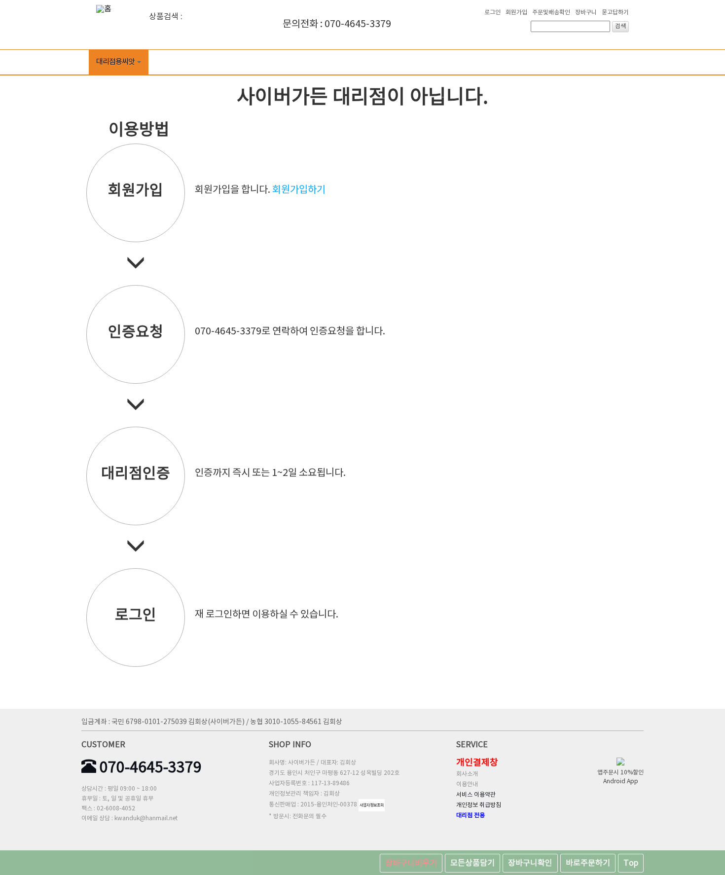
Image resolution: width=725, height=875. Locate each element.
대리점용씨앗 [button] (115, 62)
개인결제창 (477, 763)
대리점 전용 (470, 815)
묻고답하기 (615, 12)
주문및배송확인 (551, 12)
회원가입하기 (299, 190)
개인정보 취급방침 (478, 805)
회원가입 (516, 12)
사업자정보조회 (372, 805)
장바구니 (586, 12)
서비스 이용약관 (476, 795)
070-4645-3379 (149, 768)
